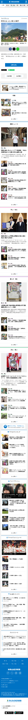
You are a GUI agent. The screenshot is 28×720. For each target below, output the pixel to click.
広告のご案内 (5, 686)
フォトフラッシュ (5, 18)
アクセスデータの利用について (8, 682)
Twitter (12, 673)
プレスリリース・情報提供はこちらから (10, 680)
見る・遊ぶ (13, 5)
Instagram (16, 673)
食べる (7, 5)
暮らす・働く (22, 5)
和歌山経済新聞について (7, 678)
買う (18, 5)
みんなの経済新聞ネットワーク (14, 701)
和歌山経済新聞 (14, 2)
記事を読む (14, 65)
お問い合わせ (5, 684)
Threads (20, 673)
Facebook (8, 673)
